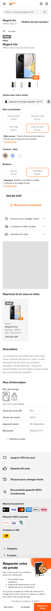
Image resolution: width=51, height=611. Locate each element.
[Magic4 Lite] (15, 312)
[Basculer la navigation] (4, 3)
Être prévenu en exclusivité (27, 205)
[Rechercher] (44, 12)
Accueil (11, 31)
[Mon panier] (46, 3)
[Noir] (5, 155)
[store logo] (12, 4)
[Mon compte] (41, 3)
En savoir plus (10, 141)
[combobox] (22, 12)
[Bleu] (12, 155)
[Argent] (20, 155)
